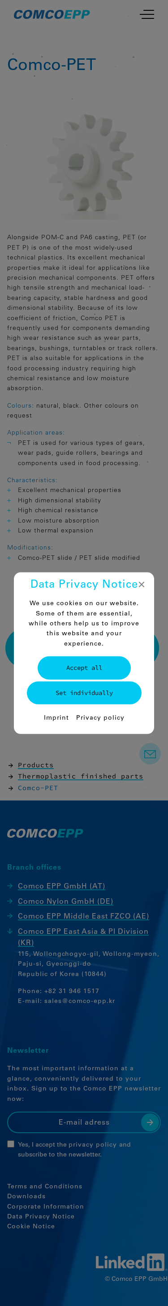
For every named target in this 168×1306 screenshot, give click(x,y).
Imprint (56, 718)
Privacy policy (100, 718)
